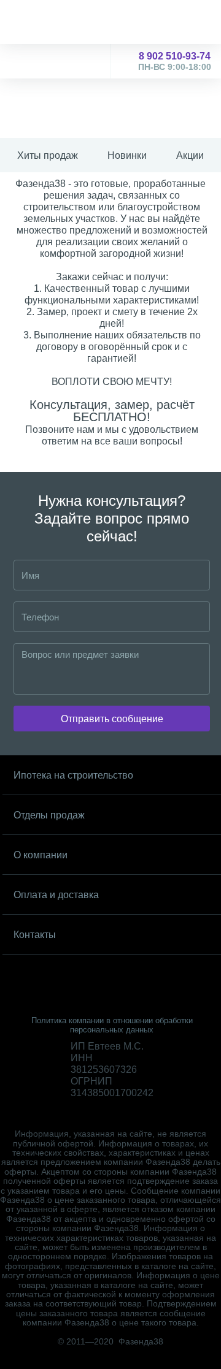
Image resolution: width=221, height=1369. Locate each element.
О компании (41, 855)
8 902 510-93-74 (174, 61)
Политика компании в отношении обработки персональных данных (112, 1025)
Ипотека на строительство (73, 775)
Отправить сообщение (112, 719)
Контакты (35, 934)
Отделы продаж (49, 815)
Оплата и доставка (56, 895)
